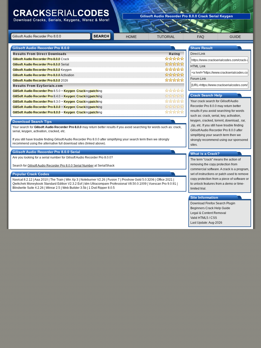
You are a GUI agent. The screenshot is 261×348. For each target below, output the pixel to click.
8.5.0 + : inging (57, 91)
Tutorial (166, 37)
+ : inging (57, 107)
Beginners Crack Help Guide (210, 208)
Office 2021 (165, 179)
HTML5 (203, 218)
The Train (56, 179)
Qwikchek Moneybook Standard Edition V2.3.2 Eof (47, 183)
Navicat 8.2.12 (22, 179)
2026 (40, 80)
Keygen (42, 70)
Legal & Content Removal (208, 213)
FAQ (200, 37)
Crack (41, 59)
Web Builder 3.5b (74, 188)
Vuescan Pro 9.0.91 (162, 183)
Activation (43, 75)
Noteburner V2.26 (93, 179)
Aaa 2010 (41, 179)
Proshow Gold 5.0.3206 (138, 179)
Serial (41, 64)
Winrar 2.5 (53, 188)
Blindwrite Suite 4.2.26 (28, 188)
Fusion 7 (114, 179)
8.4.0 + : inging (57, 96)
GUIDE (235, 37)
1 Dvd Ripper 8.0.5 (102, 188)
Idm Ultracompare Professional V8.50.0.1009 (115, 183)
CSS (214, 218)
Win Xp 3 (72, 179)
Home (131, 37)
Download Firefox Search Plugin (212, 203)
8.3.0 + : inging (57, 101)
